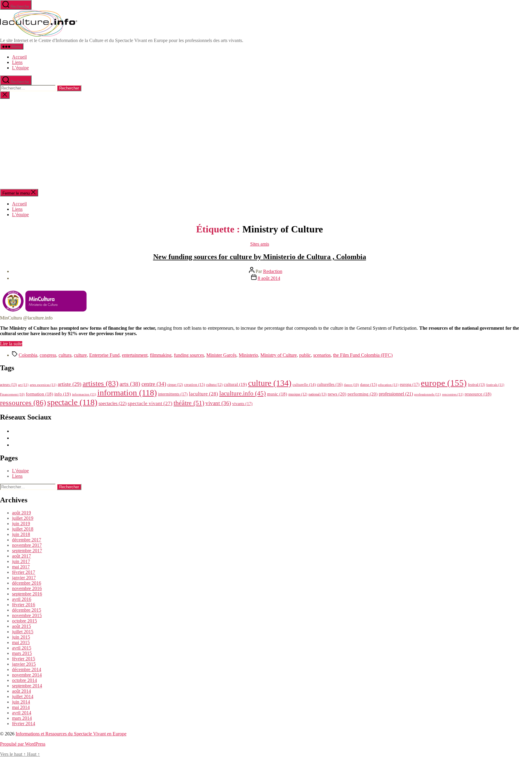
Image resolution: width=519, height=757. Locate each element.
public (305, 355)
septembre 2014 (27, 685)
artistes (100, 383)
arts (130, 384)
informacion (84, 394)
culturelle (304, 384)
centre (153, 384)
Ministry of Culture (278, 355)
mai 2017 (21, 566)
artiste (69, 384)
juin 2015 (21, 637)
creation (194, 384)
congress (48, 355)
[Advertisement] (259, 144)
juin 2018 (21, 534)
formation (39, 394)
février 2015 (23, 658)
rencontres (452, 394)
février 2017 (23, 572)
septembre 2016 (27, 593)
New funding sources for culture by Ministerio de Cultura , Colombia (259, 257)
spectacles (112, 403)
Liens (17, 62)
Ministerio (248, 355)
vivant (218, 403)
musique (297, 394)
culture (80, 355)
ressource (478, 394)
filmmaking (160, 355)
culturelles (330, 384)
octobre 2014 (24, 680)
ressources (23, 402)
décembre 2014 (26, 669)
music (277, 394)
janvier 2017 (24, 577)
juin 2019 (21, 523)
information (127, 392)
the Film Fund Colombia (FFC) (363, 355)
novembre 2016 (27, 588)
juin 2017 (21, 561)
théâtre (189, 403)
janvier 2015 (24, 664)
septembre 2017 (27, 550)
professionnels (427, 394)
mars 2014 (22, 718)
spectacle (72, 402)
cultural (235, 384)
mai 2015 (21, 642)
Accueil (19, 56)
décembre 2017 (26, 539)
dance (351, 384)
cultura (65, 355)
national (317, 394)
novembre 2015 (27, 615)
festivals (495, 384)
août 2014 (21, 691)
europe (444, 383)
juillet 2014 (22, 696)
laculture (203, 394)
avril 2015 (21, 647)
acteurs (8, 385)
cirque (175, 385)
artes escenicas (43, 384)
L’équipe (20, 67)
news (337, 393)
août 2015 (21, 626)
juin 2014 (21, 701)
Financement (12, 394)
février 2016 (23, 604)
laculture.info (242, 393)
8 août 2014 (269, 278)
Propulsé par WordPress (22, 743)
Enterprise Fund (104, 355)
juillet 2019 (22, 518)
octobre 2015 (24, 620)
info (62, 394)
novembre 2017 (27, 545)
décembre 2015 (26, 610)
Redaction (272, 271)
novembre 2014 (27, 674)
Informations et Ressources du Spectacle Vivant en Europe (71, 733)
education (388, 384)
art (23, 384)
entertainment (134, 355)
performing (363, 393)
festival (476, 385)
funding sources (189, 355)
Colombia (28, 355)
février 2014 (23, 723)
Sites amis (259, 244)
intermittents (173, 394)
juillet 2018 (22, 528)
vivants (242, 403)
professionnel (396, 393)
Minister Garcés (221, 355)
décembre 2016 (26, 583)
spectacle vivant (150, 403)
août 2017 (21, 556)
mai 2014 (21, 707)
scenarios (322, 355)
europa (410, 384)
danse (368, 384)
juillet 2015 (22, 631)
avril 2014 (21, 712)
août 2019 (21, 512)
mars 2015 (22, 653)
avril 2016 (21, 599)
